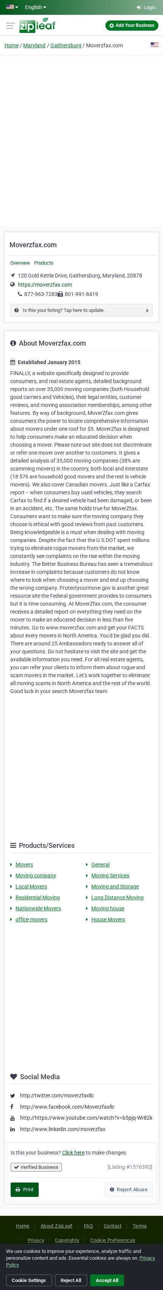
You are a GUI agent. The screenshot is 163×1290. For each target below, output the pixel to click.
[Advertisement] (81, 139)
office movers (31, 919)
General (100, 865)
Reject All (71, 1280)
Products (43, 263)
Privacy (36, 1240)
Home (12, 45)
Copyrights (67, 1240)
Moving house (107, 908)
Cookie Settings (29, 1280)
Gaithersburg (66, 45)
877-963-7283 (41, 294)
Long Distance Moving (117, 897)
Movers (24, 865)
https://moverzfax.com (45, 285)
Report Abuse (131, 1189)
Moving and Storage (115, 886)
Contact (113, 1226)
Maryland (34, 45)
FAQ (88, 1226)
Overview (20, 263)
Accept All (107, 1280)
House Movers (108, 919)
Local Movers (31, 886)
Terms (140, 1226)
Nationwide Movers (38, 908)
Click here (73, 1153)
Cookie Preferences (112, 1240)
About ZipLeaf (57, 1226)
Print (27, 1189)
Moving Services (110, 875)
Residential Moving (38, 897)
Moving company (36, 875)
